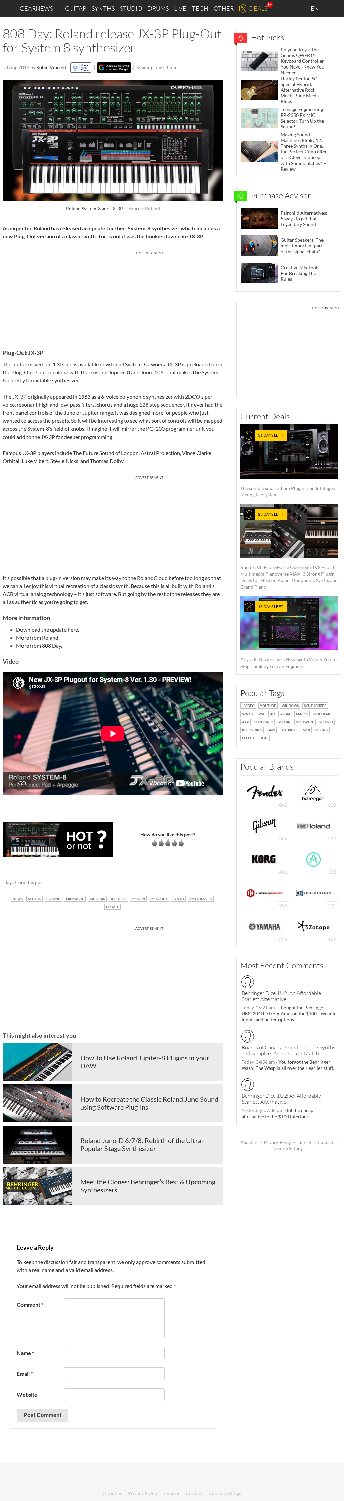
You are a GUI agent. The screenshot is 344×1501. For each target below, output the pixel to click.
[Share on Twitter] (209, 882)
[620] (313, 791)
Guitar (75, 8)
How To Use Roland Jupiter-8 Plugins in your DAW (144, 1062)
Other (224, 8)
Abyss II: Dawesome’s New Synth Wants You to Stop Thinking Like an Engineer (288, 636)
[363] (313, 859)
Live (180, 8)
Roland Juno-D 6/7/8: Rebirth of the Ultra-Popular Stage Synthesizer (142, 1144)
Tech (200, 8)
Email (25, 1373)
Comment (30, 1304)
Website (27, 1394)
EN (315, 8)
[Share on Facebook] (184, 882)
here (73, 629)
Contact (325, 1142)
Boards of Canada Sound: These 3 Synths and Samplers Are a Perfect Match (288, 1050)
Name (25, 1353)
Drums (158, 8)
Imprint (304, 1142)
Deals (258, 8)
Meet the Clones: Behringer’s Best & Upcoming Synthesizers (147, 1186)
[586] (264, 825)
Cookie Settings (289, 1148)
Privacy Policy (277, 1142)
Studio (131, 8)
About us (249, 1142)
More (22, 637)
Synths (103, 8)
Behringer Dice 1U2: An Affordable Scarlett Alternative (281, 996)
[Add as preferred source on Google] (114, 67)
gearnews (36, 8)
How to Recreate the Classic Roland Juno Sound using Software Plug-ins (149, 1103)
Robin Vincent (51, 67)
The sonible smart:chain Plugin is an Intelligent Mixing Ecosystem (288, 465)
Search (334, 9)
